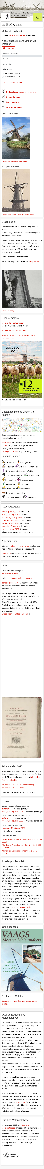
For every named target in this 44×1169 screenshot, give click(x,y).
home (3, 24)
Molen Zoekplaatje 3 (9, 311)
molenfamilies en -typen (19, 546)
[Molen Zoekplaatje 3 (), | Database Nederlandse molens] (22, 289)
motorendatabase (17, 24)
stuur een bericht (20, 24)
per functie (6, 442)
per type (5, 445)
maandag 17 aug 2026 (11, 526)
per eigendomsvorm (10, 451)
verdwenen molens (13, 76)
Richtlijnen (6, 553)
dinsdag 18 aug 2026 (10, 523)
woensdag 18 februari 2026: (13, 828)
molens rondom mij (17, 35)
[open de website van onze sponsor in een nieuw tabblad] (22, 960)
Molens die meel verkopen (13, 323)
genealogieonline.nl (10, 583)
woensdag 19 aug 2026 (11, 520)
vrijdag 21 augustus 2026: (12, 811)
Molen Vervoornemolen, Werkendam (14, 162)
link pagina (20, 1102)
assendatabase (13, 24)
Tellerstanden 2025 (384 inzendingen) (18, 784)
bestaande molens (12, 73)
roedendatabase (10, 24)
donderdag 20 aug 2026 (12, 517)
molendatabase (6, 24)
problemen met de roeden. (21, 907)
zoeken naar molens (21, 92)
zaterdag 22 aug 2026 (11, 511)
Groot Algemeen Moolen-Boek (15, 614)
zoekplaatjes (33, 261)
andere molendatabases (21, 578)
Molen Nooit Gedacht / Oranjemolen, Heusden (18, 215)
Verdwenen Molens (10, 573)
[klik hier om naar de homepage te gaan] (5, 17)
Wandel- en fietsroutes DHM (14, 330)
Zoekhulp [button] (10, 48)
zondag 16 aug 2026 (10, 529)
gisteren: (5, 809)
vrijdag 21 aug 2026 (10, 514)
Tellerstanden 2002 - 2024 (13, 787)
